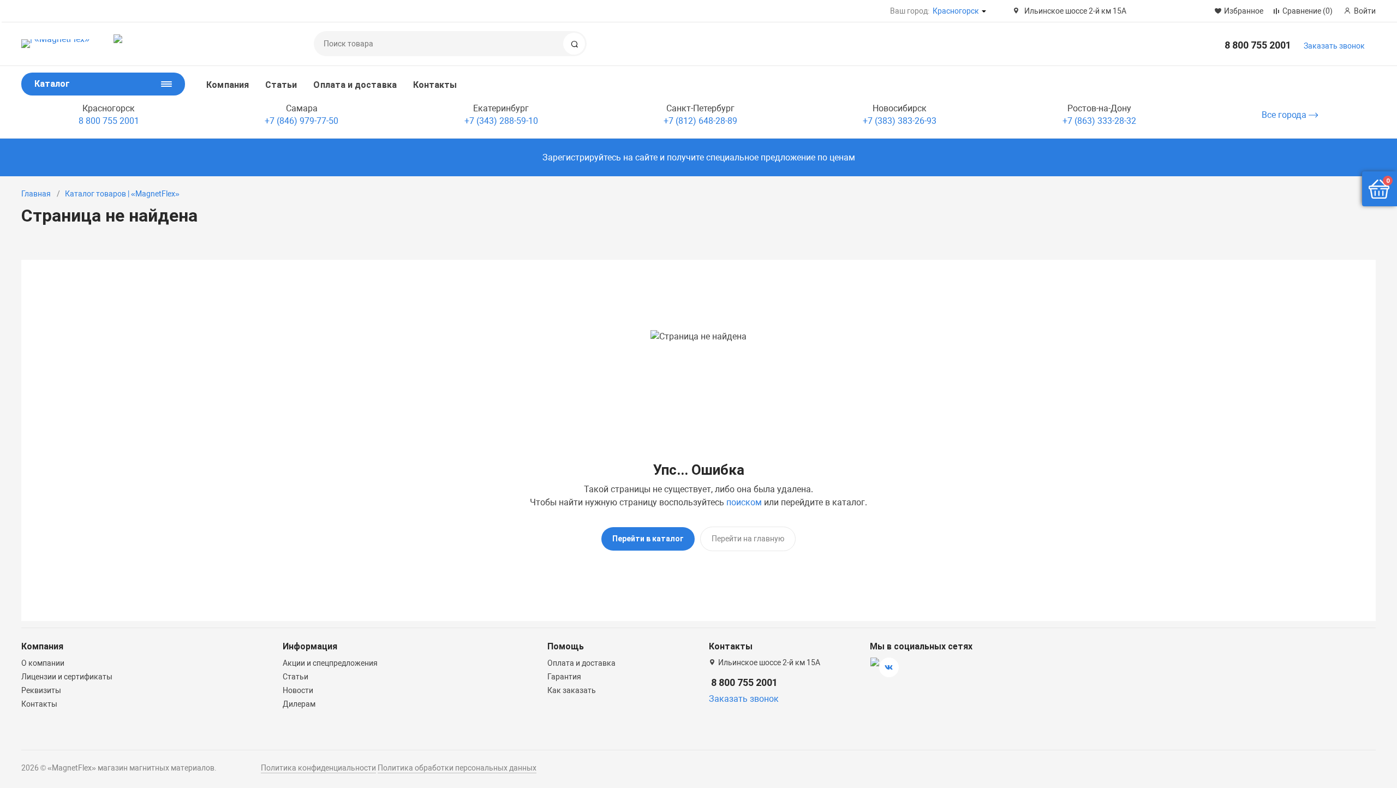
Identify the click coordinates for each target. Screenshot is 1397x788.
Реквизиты (41, 690)
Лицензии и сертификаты (66, 676)
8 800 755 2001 (1258, 45)
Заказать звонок (1334, 45)
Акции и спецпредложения (330, 663)
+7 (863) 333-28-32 (1099, 121)
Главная (36, 193)
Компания (227, 85)
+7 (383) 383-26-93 (899, 121)
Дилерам (299, 704)
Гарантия (564, 676)
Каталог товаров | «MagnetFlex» (122, 193)
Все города (1285, 115)
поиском (744, 502)
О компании (42, 663)
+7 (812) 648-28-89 (700, 121)
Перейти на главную (748, 538)
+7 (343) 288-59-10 (501, 121)
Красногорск (956, 11)
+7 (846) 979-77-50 (301, 121)
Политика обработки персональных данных (457, 767)
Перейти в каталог (648, 538)
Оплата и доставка (354, 85)
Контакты (435, 85)
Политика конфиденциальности (318, 767)
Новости (298, 690)
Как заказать (571, 690)
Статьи (281, 85)
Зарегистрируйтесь (581, 157)
